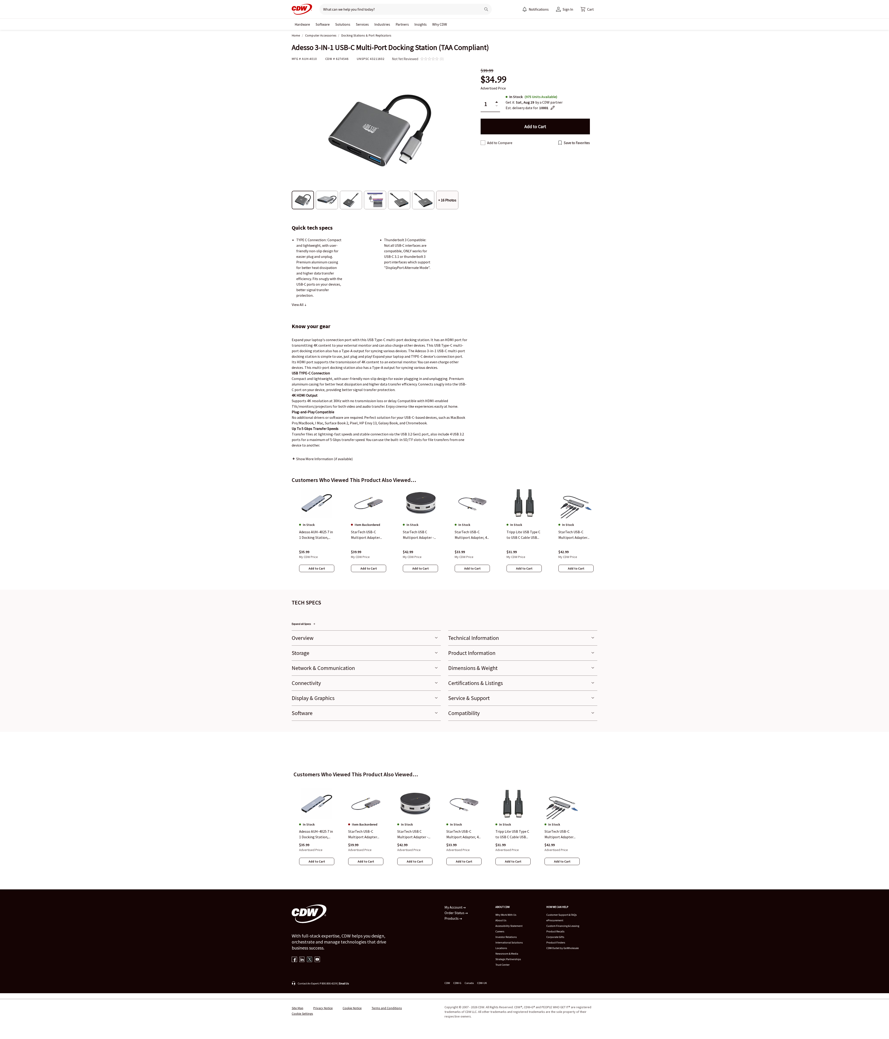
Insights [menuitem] (420, 24)
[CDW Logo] (302, 9)
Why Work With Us (505, 914)
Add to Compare (499, 142)
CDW (447, 983)
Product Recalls (555, 931)
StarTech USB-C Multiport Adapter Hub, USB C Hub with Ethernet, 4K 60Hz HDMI (364, 834)
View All (298, 304)
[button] (587, 9)
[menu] (535, 9)
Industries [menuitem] (382, 24)
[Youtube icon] (317, 960)
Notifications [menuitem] (539, 9)
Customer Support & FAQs (561, 914)
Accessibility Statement (509, 926)
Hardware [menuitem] (302, 24)
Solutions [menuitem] (342, 24)
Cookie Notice (352, 1008)
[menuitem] (524, 9)
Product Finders (555, 942)
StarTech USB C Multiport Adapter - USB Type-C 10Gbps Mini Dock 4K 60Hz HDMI (412, 834)
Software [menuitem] (323, 24)
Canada (469, 983)
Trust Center (502, 964)
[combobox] (398, 9)
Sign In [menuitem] (568, 9)
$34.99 (494, 79)
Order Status (454, 912)
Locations (501, 948)
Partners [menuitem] (402, 24)
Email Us (344, 983)
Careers (499, 931)
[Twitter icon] (309, 960)
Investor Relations (506, 937)
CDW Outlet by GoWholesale (562, 948)
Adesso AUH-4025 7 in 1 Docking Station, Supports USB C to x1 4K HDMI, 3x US (316, 834)
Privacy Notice (323, 1008)
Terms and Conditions (387, 1008)
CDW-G (457, 983)
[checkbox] (483, 142)
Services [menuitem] (362, 24)
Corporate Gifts (555, 937)
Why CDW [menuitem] (439, 24)
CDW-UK (482, 983)
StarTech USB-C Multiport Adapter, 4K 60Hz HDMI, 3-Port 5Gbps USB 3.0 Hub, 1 (463, 834)
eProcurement (554, 920)
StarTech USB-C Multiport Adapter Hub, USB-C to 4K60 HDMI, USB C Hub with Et (562, 834)
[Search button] (486, 9)
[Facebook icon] (294, 960)
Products (451, 918)
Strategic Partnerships (508, 959)
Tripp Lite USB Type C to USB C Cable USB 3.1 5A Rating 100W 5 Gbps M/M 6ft (512, 834)
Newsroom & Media (506, 953)
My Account (453, 907)
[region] (444, 534)
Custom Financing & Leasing (562, 926)
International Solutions (509, 942)
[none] (302, 24)
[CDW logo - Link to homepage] (302, 9)
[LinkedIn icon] (302, 960)
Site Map (297, 1008)
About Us (500, 920)
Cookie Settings (302, 1013)
